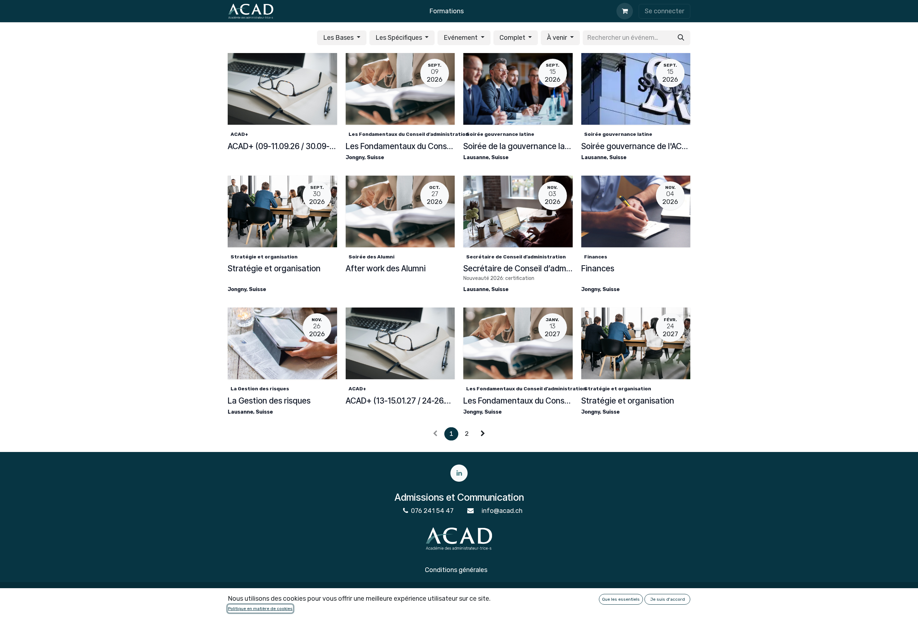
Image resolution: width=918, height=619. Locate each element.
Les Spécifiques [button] (399, 38)
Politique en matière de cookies (260, 608)
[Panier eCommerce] (624, 11)
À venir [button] (557, 38)
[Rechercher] (681, 37)
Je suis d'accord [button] (667, 599)
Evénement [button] (461, 38)
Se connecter (664, 11)
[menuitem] (446, 11)
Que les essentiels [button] (621, 599)
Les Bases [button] (339, 38)
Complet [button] (513, 38)
